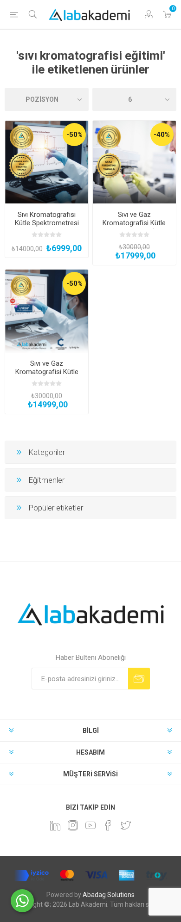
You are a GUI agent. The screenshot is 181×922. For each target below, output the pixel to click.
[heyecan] (125, 825)
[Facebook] (108, 825)
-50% (74, 134)
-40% (162, 134)
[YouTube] (90, 825)
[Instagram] (72, 825)
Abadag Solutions (109, 894)
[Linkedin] (55, 825)
